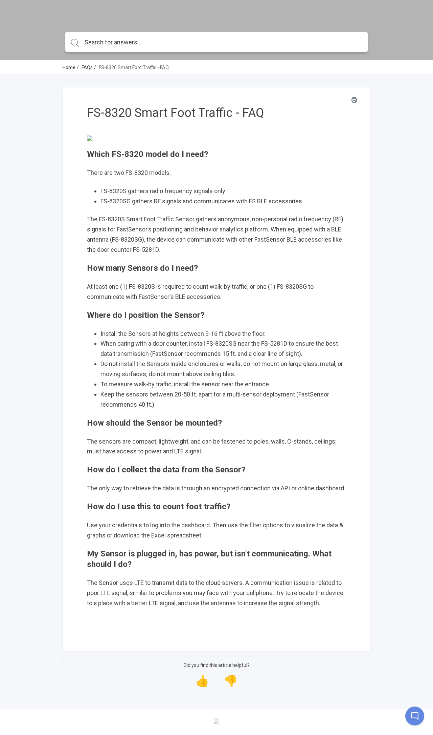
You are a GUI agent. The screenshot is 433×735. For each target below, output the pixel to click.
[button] (216, 154)
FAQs (87, 67)
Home (69, 67)
